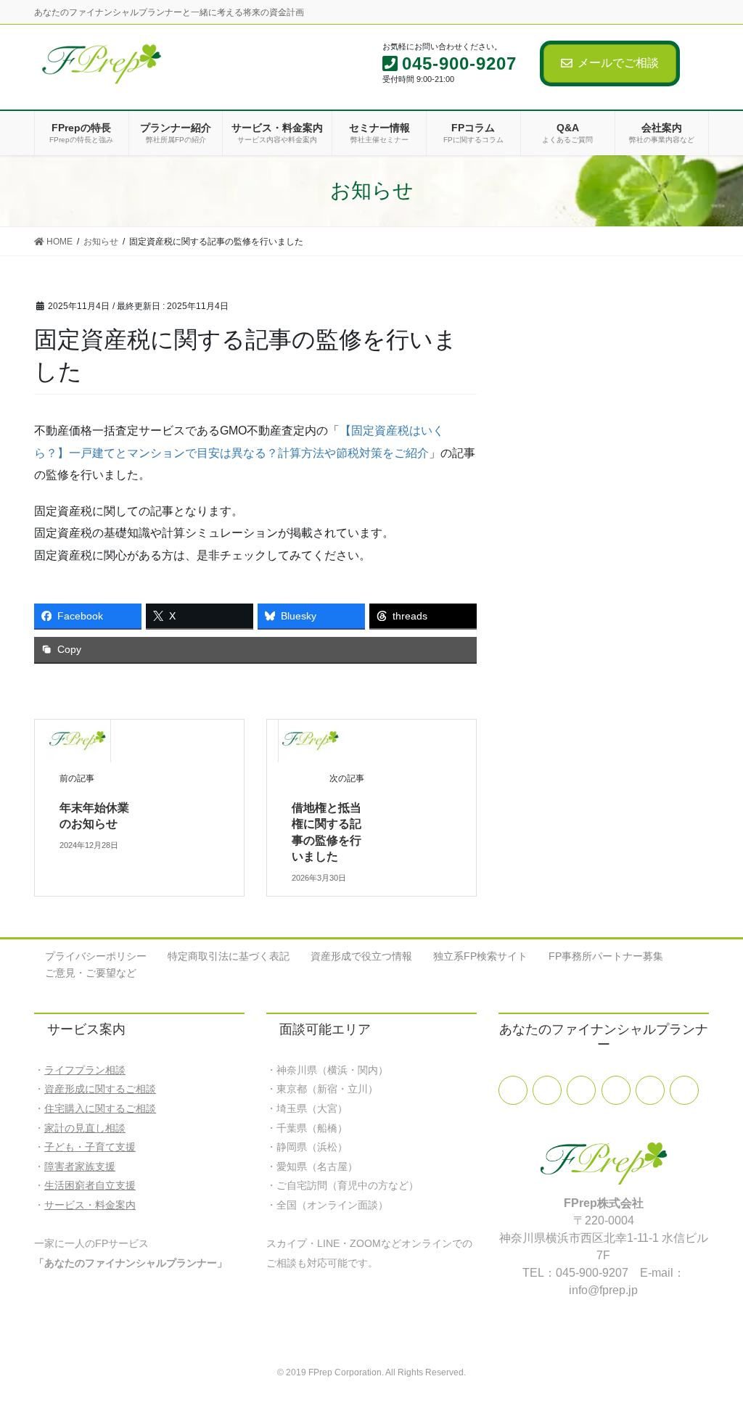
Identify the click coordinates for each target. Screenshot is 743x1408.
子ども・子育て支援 (90, 1147)
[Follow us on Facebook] (513, 1090)
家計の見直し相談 (85, 1128)
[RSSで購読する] (650, 1090)
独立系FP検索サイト (480, 956)
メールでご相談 (618, 63)
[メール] (581, 1090)
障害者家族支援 (79, 1166)
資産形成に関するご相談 (100, 1089)
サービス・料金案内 (90, 1205)
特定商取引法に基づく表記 (229, 956)
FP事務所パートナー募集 (606, 956)
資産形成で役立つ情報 (361, 956)
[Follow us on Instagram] (684, 1090)
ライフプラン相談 (85, 1070)
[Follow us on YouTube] (616, 1090)
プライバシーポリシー (96, 956)
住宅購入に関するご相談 (100, 1108)
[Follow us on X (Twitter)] (547, 1090)
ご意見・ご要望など (90, 973)
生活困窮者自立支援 (90, 1185)
